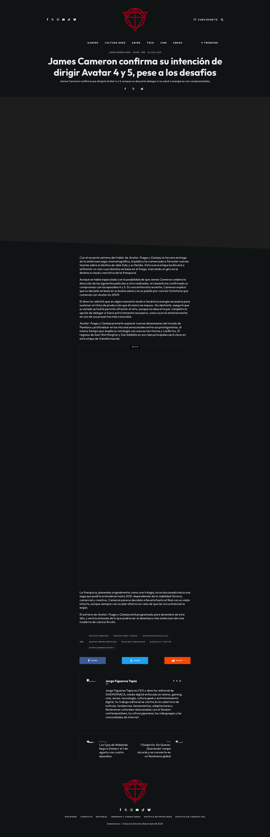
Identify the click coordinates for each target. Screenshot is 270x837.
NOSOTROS (71, 817)
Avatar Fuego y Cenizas (126, 636)
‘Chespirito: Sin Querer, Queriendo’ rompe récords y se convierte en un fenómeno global (154, 749)
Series (178, 43)
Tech (150, 43)
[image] (90, 465)
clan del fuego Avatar (134, 642)
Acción (136, 52)
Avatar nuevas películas (156, 636)
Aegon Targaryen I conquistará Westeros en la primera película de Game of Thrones (141, 467)
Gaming (93, 43)
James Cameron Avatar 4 (102, 648)
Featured (122, 461)
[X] (52, 19)
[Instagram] (58, 19)
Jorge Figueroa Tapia (119, 52)
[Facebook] (47, 19)
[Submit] (142, 89)
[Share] (125, 89)
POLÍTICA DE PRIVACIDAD (158, 817)
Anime (136, 43)
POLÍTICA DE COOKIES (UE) (190, 817)
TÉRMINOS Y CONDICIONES (126, 817)
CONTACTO (86, 817)
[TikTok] (69, 19)
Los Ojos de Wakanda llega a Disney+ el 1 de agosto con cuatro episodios (113, 749)
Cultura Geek (115, 43)
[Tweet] (133, 89)
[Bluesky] (75, 19)
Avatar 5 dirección (99, 636)
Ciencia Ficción (111, 461)
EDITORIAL (102, 817)
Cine (163, 43)
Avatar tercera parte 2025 (103, 642)
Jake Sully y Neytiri (161, 642)
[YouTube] (63, 19)
